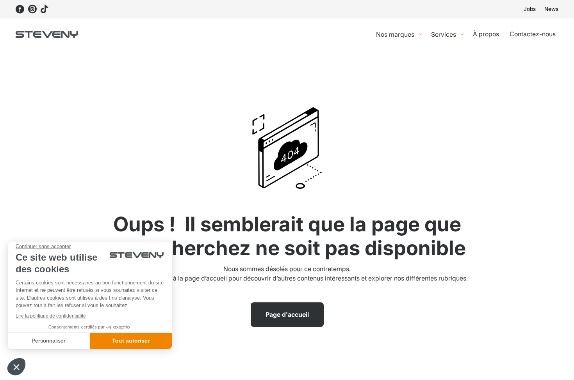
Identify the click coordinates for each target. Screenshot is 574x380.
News (551, 9)
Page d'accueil (287, 314)
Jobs (530, 9)
